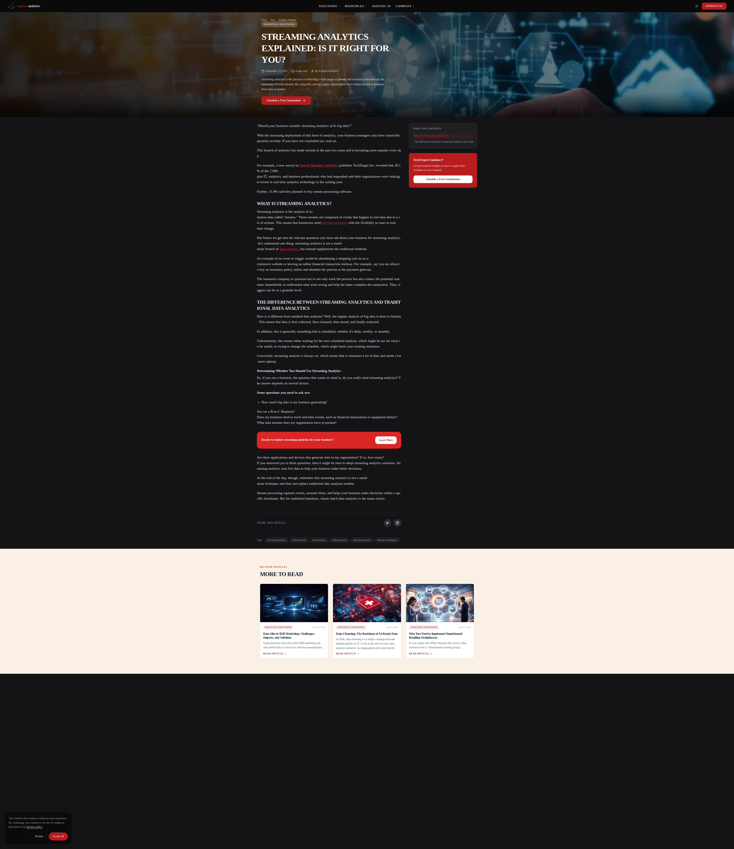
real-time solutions (335, 223)
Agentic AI (381, 6)
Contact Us (714, 6)
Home (264, 20)
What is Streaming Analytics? (431, 135)
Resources (354, 6)
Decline (39, 836)
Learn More (386, 440)
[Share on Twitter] (387, 523)
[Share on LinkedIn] (397, 523)
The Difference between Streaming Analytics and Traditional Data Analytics (455, 141)
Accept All (58, 836)
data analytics (288, 249)
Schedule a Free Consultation (284, 100)
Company (404, 6)
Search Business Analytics (319, 165)
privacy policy (34, 826)
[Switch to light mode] (696, 6)
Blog (273, 20)
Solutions (328, 6)
